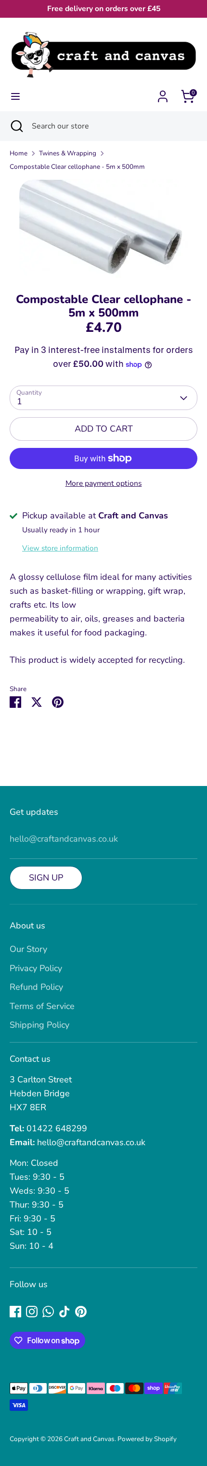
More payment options (103, 483)
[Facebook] (15, 1311)
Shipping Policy (39, 1025)
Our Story (28, 949)
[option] (103, 228)
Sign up (46, 877)
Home (18, 153)
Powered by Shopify (147, 1438)
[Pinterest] (81, 1311)
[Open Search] (16, 126)
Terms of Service (42, 1006)
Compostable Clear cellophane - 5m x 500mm (77, 166)
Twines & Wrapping (67, 153)
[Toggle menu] (15, 96)
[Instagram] (32, 1311)
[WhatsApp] (48, 1311)
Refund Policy (36, 987)
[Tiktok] (64, 1311)
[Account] (162, 93)
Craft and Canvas (89, 1438)
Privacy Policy (36, 968)
